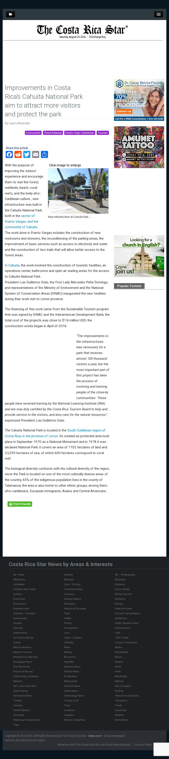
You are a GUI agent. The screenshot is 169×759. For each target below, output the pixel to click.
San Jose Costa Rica (24, 686)
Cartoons (120, 584)
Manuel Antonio (22, 647)
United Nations (21, 710)
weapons (69, 715)
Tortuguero (121, 700)
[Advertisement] (82, 54)
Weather (119, 715)
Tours (67, 705)
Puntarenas (70, 676)
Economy (120, 598)
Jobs (117, 632)
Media (118, 647)
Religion (17, 681)
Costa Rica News (73, 589)
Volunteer (18, 715)
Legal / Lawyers (73, 637)
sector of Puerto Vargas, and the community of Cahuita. (21, 221)
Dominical (19, 598)
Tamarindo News (23, 695)
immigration (71, 627)
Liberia (17, 642)
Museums (70, 656)
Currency (69, 594)
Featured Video (123, 608)
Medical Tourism (22, 652)
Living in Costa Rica (126, 642)
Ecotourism (33, 132)
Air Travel (18, 574)
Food (67, 613)
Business (120, 579)
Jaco (67, 632)
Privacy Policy (143, 744)
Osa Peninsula (21, 666)
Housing (18, 627)
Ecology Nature (72, 598)
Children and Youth (24, 589)
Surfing (119, 690)
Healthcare (121, 618)
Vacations (69, 710)
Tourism (103, 132)
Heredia (17, 623)
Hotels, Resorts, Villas (126, 623)
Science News (72, 686)
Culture (17, 594)
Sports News (71, 690)
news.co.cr (95, 735)
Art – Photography (125, 574)
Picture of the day (23, 671)
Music (118, 656)
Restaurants (70, 681)
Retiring (119, 681)
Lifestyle (68, 642)
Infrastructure (122, 627)
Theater (17, 700)
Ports (118, 671)
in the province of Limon (40, 436)
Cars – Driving (72, 584)
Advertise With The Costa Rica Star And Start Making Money (94, 744)
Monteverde (121, 652)
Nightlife (69, 661)
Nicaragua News (22, 661)
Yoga (16, 724)
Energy (119, 603)
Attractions (19, 579)
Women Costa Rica (74, 719)
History (68, 623)
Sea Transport (122, 686)
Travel (118, 705)
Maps (67, 647)
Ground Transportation (127, 613)
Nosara (119, 661)
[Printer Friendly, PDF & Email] (19, 504)
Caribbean (19, 584)
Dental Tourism (123, 594)
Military (68, 652)
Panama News (72, 666)
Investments (20, 632)
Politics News (71, 671)
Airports (68, 574)
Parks (118, 666)
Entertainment (21, 608)
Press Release (53, 132)
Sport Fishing (20, 690)
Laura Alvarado (19, 123)
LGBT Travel (122, 637)
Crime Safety (122, 589)
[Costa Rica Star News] (82, 30)
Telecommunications (127, 695)
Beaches (69, 579)
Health (67, 618)
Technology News (74, 695)
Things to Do (71, 700)
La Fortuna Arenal (23, 637)
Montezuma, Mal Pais (25, 656)
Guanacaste (20, 618)
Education (69, 603)
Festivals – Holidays (24, 613)
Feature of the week (75, 608)
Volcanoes (121, 710)
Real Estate (121, 676)
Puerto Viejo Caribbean (79, 132)
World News (122, 719)
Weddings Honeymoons (26, 719)
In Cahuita (12, 265)
